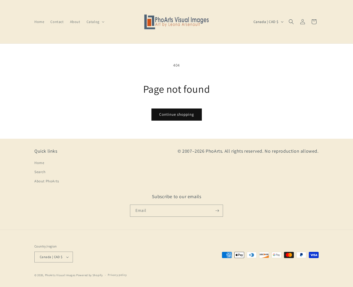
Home (39, 162)
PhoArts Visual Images (60, 275)
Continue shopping (176, 114)
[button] (94, 21)
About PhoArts (46, 181)
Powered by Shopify (89, 275)
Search (40, 171)
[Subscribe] (217, 211)
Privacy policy (117, 275)
